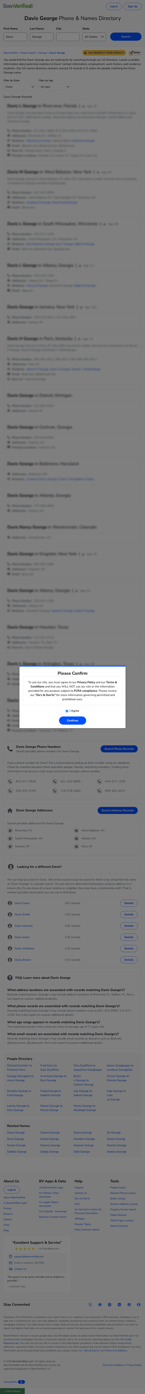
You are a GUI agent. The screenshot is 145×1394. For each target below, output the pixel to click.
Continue (72, 720)
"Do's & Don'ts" (45, 695)
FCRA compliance (85, 691)
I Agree (74, 711)
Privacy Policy (86, 682)
